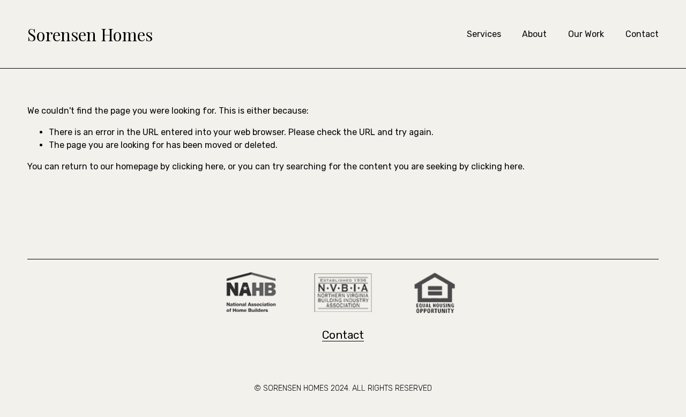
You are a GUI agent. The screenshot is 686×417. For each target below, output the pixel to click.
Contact (642, 34)
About (534, 34)
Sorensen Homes (90, 34)
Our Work (586, 34)
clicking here (197, 166)
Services (484, 34)
